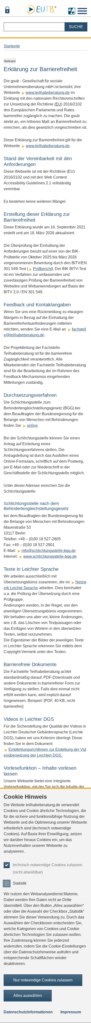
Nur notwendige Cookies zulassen (43, 980)
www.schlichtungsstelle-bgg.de (50, 556)
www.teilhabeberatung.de (48, 92)
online (32, 425)
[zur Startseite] (41, 8)
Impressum (70, 1012)
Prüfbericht (42, 269)
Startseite (12, 46)
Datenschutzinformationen (28, 1012)
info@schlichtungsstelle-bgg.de (49, 551)
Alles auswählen (27, 995)
